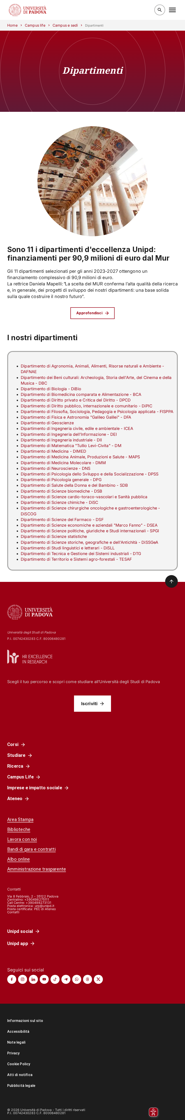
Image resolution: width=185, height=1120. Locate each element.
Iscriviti (89, 703)
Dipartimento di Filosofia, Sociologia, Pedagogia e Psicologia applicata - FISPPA (97, 411)
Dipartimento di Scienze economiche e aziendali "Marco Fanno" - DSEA (89, 525)
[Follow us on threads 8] (87, 979)
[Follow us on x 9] (98, 979)
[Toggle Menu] (172, 10)
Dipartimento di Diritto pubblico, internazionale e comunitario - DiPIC (86, 406)
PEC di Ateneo (45, 909)
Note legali (16, 1042)
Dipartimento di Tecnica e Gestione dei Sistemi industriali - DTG (81, 553)
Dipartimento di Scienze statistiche (54, 536)
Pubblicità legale (21, 1085)
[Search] (159, 10)
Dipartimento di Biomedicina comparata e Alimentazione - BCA (81, 394)
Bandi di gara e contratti (31, 849)
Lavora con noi (22, 839)
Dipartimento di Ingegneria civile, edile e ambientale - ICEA (77, 428)
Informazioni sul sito (25, 1021)
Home (12, 25)
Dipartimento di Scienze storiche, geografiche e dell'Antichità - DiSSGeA (89, 542)
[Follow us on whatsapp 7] (76, 979)
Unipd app (17, 943)
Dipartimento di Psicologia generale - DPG (61, 479)
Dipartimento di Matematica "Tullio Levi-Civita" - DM (71, 445)
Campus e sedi (65, 25)
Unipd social (20, 931)
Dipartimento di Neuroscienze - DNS (55, 468)
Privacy (13, 1053)
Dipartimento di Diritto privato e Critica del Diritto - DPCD (76, 400)
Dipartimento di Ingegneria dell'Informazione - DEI (69, 434)
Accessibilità (18, 1031)
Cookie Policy (18, 1064)
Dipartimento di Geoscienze (47, 422)
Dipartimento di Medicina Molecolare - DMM (63, 462)
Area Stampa (20, 819)
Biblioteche (18, 829)
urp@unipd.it (44, 906)
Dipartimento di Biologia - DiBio (51, 388)
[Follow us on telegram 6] (65, 979)
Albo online (18, 859)
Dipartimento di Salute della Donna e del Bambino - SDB (74, 485)
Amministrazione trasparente (36, 869)
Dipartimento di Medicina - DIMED (53, 451)
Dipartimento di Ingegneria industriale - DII (61, 440)
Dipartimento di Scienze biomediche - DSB (61, 491)
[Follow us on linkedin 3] (33, 979)
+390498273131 (38, 902)
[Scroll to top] (171, 581)
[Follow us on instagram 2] (22, 979)
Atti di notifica (19, 1075)
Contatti (13, 912)
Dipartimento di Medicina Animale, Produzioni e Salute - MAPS (80, 456)
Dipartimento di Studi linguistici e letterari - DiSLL (68, 548)
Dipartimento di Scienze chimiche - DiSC (59, 502)
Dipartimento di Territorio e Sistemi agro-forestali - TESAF (76, 559)
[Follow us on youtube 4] (44, 979)
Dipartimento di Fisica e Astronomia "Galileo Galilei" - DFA (76, 417)
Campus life (35, 25)
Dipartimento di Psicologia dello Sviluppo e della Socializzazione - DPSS (90, 474)
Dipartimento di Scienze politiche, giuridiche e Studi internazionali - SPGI (90, 530)
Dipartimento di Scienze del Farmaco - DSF (62, 519)
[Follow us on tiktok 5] (55, 979)
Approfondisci (89, 313)
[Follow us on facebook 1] (11, 979)
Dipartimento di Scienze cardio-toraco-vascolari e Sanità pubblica (84, 496)
